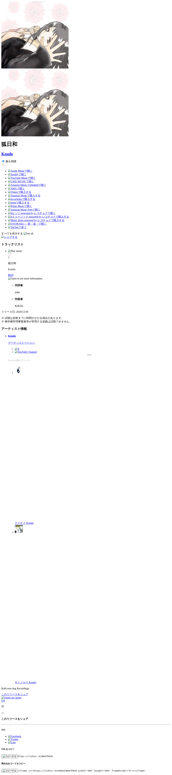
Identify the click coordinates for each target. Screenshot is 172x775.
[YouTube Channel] (26, 351)
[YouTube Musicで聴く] (22, 177)
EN (3, 700)
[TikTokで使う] (17, 227)
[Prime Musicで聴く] (20, 206)
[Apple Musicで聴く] (20, 170)
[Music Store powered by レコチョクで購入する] (36, 220)
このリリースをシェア (14, 694)
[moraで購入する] (19, 202)
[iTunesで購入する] (19, 192)
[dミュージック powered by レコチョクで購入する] (38, 216)
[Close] (2, 713)
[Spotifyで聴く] (17, 174)
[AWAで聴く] (16, 188)
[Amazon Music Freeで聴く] (24, 209)
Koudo (7, 154)
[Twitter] (17, 348)
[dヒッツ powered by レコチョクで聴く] (32, 213)
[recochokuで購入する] (21, 199)
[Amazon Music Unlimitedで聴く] (27, 185)
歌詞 (10, 275)
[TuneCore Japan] (11, 697)
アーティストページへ (21, 342)
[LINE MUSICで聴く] (21, 181)
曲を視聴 (11, 161)
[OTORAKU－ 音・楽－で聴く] (27, 223)
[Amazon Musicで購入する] (24, 195)
